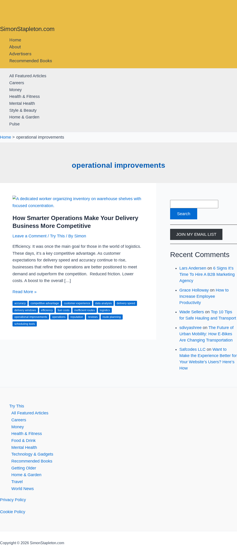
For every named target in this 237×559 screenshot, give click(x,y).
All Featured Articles (27, 76)
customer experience (77, 303)
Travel (17, 481)
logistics (105, 310)
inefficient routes (84, 310)
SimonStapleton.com (27, 28)
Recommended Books (30, 60)
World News (22, 488)
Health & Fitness (24, 96)
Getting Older (23, 468)
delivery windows (25, 310)
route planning (112, 317)
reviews (93, 317)
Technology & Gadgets (32, 454)
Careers (16, 83)
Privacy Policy (13, 499)
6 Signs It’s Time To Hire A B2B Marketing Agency (207, 274)
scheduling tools (24, 324)
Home (15, 40)
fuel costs (63, 310)
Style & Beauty (23, 110)
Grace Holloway (194, 290)
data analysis (103, 303)
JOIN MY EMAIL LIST (196, 234)
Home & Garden (24, 117)
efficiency (47, 310)
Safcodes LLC (192, 349)
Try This (57, 236)
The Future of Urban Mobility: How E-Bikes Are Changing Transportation (206, 333)
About (15, 47)
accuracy (20, 303)
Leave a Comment (29, 236)
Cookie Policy (12, 511)
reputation (76, 317)
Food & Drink (23, 440)
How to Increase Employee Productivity (204, 296)
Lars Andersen (192, 268)
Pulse (14, 124)
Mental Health (22, 103)
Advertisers (20, 53)
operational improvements (30, 317)
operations (58, 317)
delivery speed (126, 303)
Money (15, 89)
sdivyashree (190, 327)
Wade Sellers (191, 312)
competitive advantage (45, 303)
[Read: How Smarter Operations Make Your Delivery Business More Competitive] (78, 205)
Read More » (24, 291)
